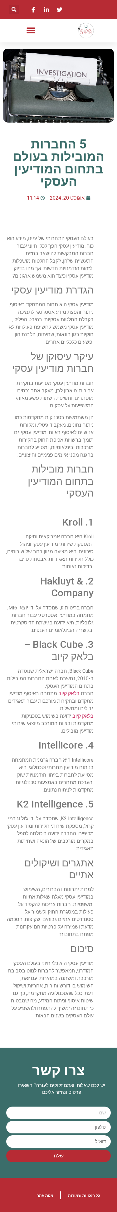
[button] (14, 9)
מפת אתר (45, 1195)
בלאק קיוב (69, 693)
